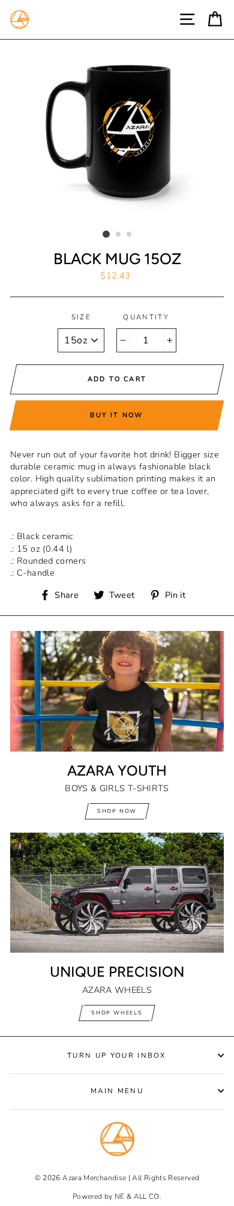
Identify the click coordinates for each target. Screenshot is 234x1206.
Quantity (146, 317)
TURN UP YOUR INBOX (117, 1055)
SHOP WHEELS (117, 1012)
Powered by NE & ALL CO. (117, 1196)
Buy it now (116, 415)
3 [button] (130, 235)
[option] (117, 132)
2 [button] (119, 235)
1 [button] (106, 234)
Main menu (117, 1091)
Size (81, 317)
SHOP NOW (117, 811)
